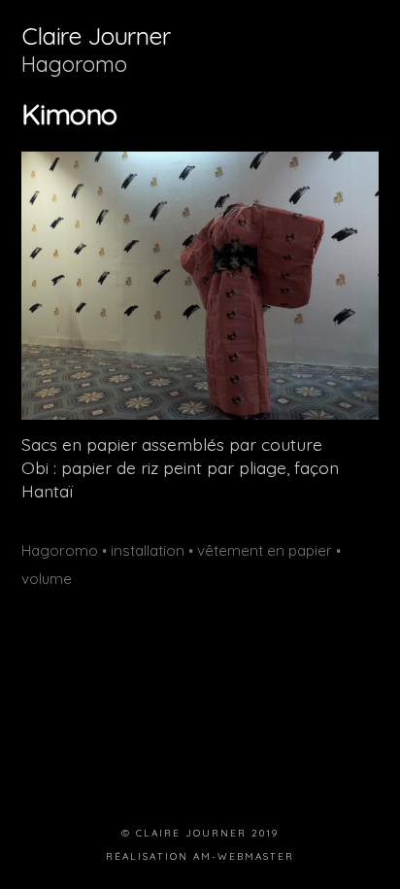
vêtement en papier (264, 550)
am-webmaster (243, 856)
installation (147, 550)
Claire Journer (95, 35)
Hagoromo (74, 64)
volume (46, 578)
